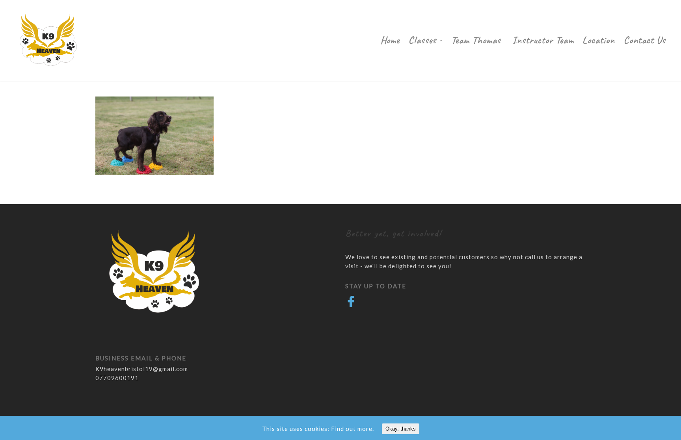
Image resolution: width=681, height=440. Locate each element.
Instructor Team (543, 40)
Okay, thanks (400, 429)
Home (390, 40)
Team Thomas (477, 40)
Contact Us (644, 40)
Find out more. (352, 428)
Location (598, 40)
